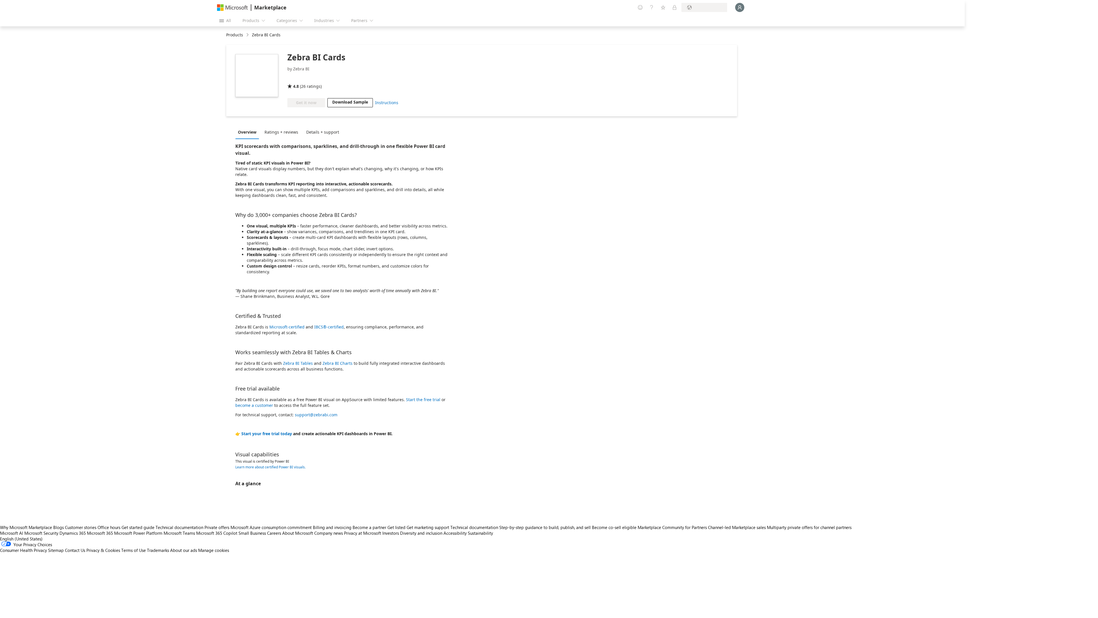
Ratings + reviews (281, 132)
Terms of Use (133, 550)
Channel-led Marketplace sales (737, 527)
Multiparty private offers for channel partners (809, 527)
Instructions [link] (386, 102)
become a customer (254, 405)
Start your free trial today (266, 433)
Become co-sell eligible (614, 527)
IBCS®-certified (329, 327)
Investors (390, 533)
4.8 (296, 86)
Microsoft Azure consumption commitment (271, 527)
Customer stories (80, 527)
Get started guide (138, 527)
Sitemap (56, 550)
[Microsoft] (232, 7)
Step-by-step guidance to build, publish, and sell (545, 527)
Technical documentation (179, 527)
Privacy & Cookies (103, 550)
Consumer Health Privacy (23, 550)
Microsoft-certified (287, 327)
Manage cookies (213, 550)
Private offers (216, 527)
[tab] (248, 132)
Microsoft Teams (179, 533)
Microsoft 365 (100, 533)
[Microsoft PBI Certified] (304, 78)
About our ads (183, 550)
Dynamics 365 (72, 533)
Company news (328, 533)
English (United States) (21, 539)
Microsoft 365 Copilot (216, 533)
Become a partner (369, 527)
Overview (247, 132)
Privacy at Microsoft (362, 533)
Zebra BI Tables (298, 363)
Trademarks (158, 550)
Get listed (396, 527)
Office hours (109, 527)
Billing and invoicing (332, 527)
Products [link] (234, 34)
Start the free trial (423, 399)
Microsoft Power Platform (138, 533)
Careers (274, 533)
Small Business (252, 533)
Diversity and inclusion (421, 533)
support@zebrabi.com (316, 414)
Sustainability (480, 533)
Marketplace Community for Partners (672, 527)
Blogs (58, 527)
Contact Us (75, 550)
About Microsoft (297, 533)
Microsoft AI (11, 533)
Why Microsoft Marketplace (26, 527)
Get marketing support (428, 527)
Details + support (322, 132)
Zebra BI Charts (338, 363)
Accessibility (455, 533)
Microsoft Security (41, 533)
